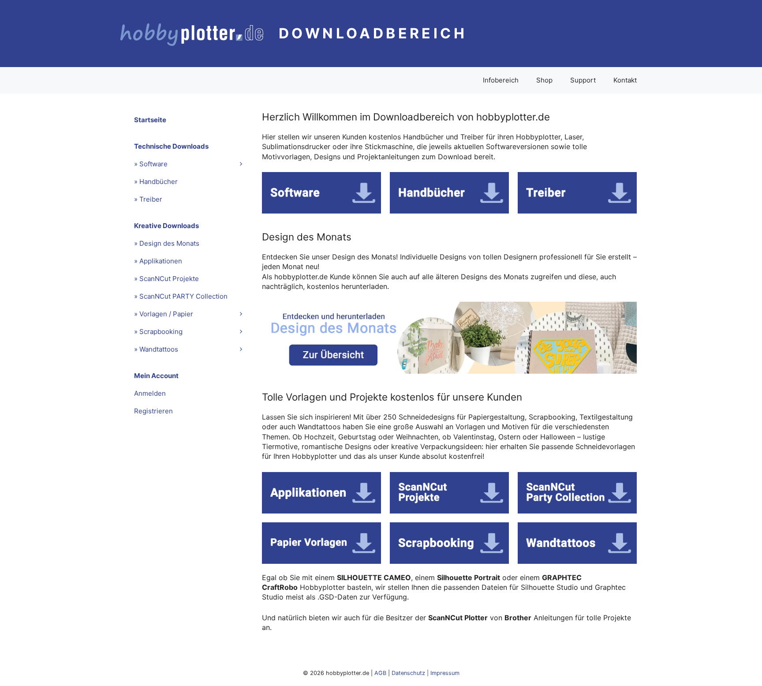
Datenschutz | (411, 673)
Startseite (150, 120)
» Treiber (148, 199)
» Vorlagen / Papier (163, 314)
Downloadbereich (373, 33)
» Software (151, 164)
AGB (380, 673)
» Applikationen (158, 261)
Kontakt (625, 80)
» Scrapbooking (158, 331)
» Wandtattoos (156, 349)
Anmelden (150, 393)
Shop (544, 80)
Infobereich (501, 80)
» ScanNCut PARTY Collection (181, 296)
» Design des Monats (166, 243)
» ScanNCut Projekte (166, 278)
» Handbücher (156, 181)
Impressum (444, 673)
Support (583, 80)
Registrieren (153, 411)
